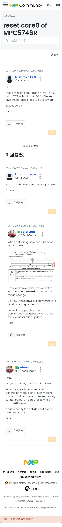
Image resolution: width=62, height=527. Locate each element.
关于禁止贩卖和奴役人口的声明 (45, 497)
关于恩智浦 (8, 472)
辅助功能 (21, 501)
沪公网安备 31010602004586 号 (23, 483)
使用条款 (17, 497)
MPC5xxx (10, 16)
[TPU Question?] (43, 146)
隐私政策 (7, 497)
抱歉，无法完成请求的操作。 (19, 519)
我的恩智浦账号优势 (31, 476)
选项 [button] (53, 54)
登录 (58, 5)
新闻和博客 (46, 472)
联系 (57, 472)
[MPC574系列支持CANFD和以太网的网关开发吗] (49, 146)
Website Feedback (36, 501)
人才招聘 (22, 472)
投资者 (33, 472)
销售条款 (26, 497)
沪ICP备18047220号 (48, 483)
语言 (49, 5)
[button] (40, 79)
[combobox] (31, 40)
